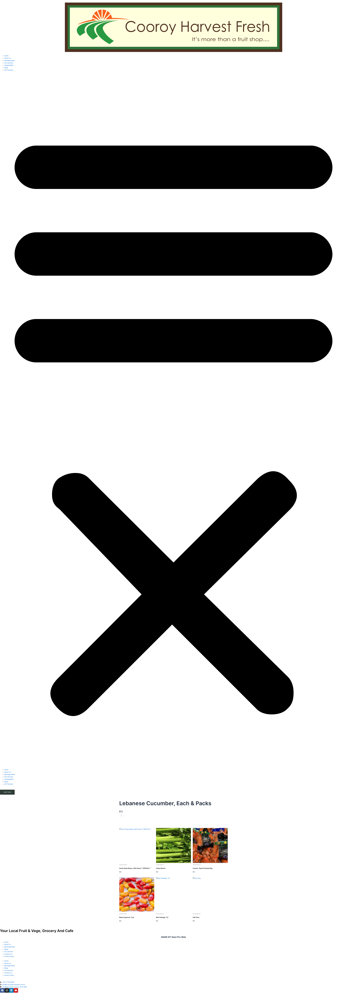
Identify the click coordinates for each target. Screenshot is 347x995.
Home (6, 56)
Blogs (6, 68)
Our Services (8, 63)
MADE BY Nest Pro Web (173, 937)
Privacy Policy (9, 956)
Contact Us (8, 954)
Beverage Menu (9, 60)
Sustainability (8, 65)
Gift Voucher (8, 70)
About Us (7, 58)
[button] (173, 421)
